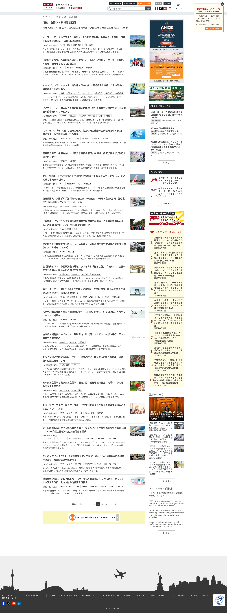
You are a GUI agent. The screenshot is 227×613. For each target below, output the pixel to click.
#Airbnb (63, 115)
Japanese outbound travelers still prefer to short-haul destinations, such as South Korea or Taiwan (166, 524)
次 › (115, 504)
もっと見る (167, 162)
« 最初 (73, 504)
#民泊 (108, 115)
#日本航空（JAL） (74, 183)
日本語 (158, 3)
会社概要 (52, 595)
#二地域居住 (64, 274)
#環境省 (73, 342)
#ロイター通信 (65, 45)
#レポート (75, 365)
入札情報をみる (115, 3)
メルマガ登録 (145, 3)
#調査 (69, 229)
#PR (75, 229)
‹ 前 (80, 504)
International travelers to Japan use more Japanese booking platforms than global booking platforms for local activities (166, 514)
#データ (84, 486)
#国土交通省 (64, 390)
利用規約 (127, 595)
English (167, 3)
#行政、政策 (88, 45)
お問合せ (205, 595)
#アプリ (77, 93)
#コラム (63, 251)
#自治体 (100, 115)
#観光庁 (89, 67)
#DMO (69, 93)
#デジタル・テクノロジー (69, 138)
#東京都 (73, 161)
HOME (45, 16)
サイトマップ (141, 595)
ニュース (52, 16)
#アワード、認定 (66, 413)
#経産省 (103, 486)
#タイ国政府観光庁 (76, 438)
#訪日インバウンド (79, 206)
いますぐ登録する (214, 28)
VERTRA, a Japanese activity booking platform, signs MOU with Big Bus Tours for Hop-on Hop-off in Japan (166, 503)
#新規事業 (95, 138)
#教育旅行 (63, 161)
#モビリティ (87, 93)
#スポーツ (78, 413)
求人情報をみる (130, 3)
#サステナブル (61, 438)
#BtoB (62, 93)
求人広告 (193, 595)
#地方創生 (109, 93)
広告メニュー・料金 (158, 595)
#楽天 (98, 297)
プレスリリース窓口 (178, 595)
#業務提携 (119, 93)
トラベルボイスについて (35, 595)
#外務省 (70, 67)
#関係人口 (96, 274)
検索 (148, 8)
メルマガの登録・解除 (69, 595)
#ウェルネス (48, 438)
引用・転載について (89, 595)
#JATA (62, 67)
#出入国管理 (64, 206)
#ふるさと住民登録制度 (68, 297)
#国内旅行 (98, 93)
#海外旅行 (77, 45)
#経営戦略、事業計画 (87, 115)
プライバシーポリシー (110, 595)
